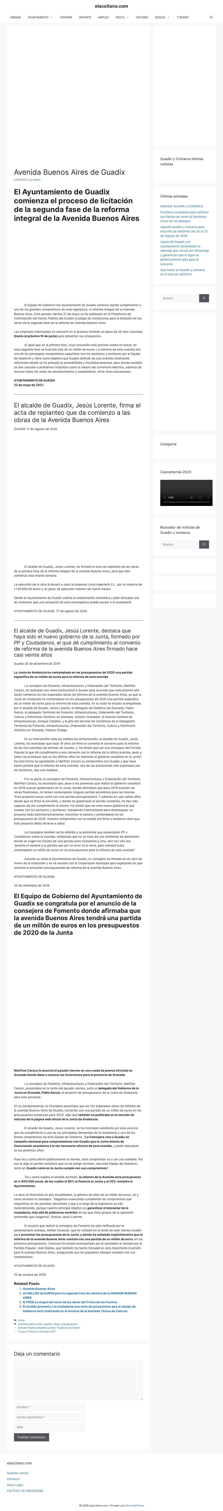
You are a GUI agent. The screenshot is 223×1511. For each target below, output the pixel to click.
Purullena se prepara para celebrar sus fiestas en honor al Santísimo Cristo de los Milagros (184, 216)
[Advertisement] (186, 85)
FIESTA (120, 17)
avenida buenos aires (30, 1324)
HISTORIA (142, 17)
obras (21, 1320)
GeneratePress (134, 1505)
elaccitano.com (111, 6)
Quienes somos (18, 1473)
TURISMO (183, 17)
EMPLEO (103, 17)
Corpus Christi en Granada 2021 (37, 1331)
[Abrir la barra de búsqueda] (211, 17)
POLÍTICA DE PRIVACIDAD (25, 1491)
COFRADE (66, 17)
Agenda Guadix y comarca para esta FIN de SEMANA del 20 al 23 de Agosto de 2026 (184, 231)
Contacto (13, 1479)
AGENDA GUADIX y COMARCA (181, 206)
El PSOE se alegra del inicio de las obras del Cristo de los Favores (70, 1302)
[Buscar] (204, 298)
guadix (48, 1324)
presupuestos (69, 1324)
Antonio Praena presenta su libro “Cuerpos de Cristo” (49, 1327)
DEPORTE (85, 17)
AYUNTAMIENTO (38, 17)
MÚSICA (160, 17)
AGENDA (15, 17)
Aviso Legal (15, 1485)
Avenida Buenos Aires (39, 1288)
